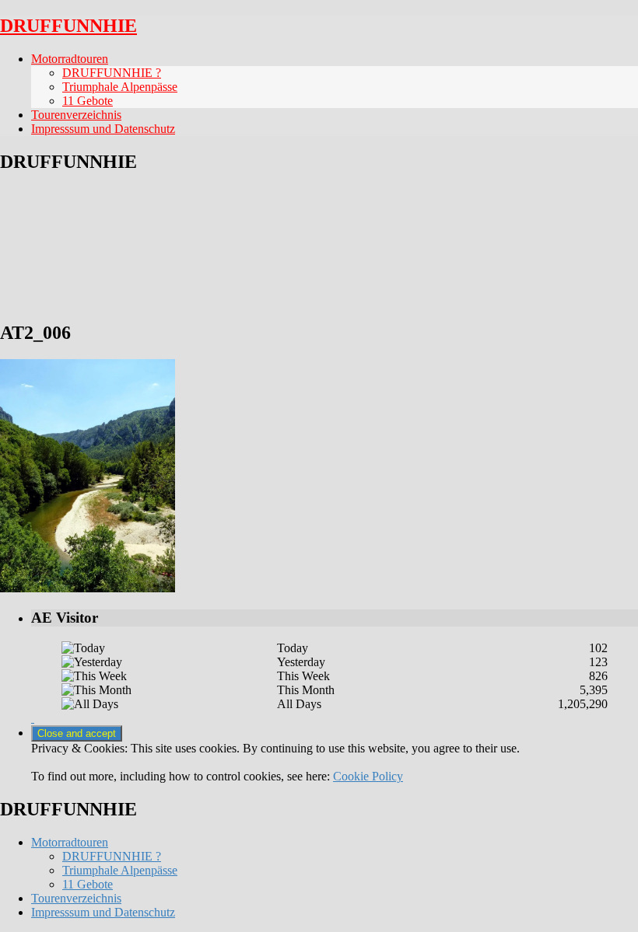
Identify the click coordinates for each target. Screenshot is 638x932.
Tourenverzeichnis (76, 114)
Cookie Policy (368, 776)
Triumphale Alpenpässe (119, 86)
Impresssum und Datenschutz (103, 128)
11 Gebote (87, 100)
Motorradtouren (69, 58)
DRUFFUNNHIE (68, 26)
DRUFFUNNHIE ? (111, 72)
